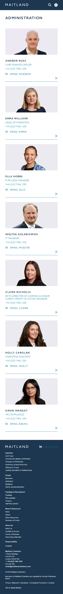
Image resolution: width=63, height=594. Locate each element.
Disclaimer (24, 583)
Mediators (9, 484)
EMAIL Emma (18, 131)
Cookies (51, 583)
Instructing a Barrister (13, 537)
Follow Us (50, 447)
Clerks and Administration (14, 487)
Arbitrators (9, 481)
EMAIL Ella (17, 189)
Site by (13, 588)
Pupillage (8, 495)
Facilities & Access (12, 531)
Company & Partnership (14, 462)
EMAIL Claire (18, 308)
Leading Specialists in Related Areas (18, 470)
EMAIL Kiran (18, 423)
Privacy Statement (12, 583)
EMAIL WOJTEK (19, 247)
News (7, 512)
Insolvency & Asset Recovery (16, 464)
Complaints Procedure (38, 583)
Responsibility (11, 542)
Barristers (9, 478)
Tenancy (8, 501)
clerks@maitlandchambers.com (18, 566)
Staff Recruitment (11, 504)
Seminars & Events (12, 520)
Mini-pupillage (10, 498)
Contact (8, 546)
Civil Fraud (9, 456)
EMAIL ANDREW (20, 74)
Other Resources (11, 517)
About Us (8, 528)
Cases (7, 515)
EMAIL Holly (18, 366)
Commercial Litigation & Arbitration (17, 459)
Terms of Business (12, 534)
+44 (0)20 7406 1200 (15, 68)
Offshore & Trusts (12, 467)
